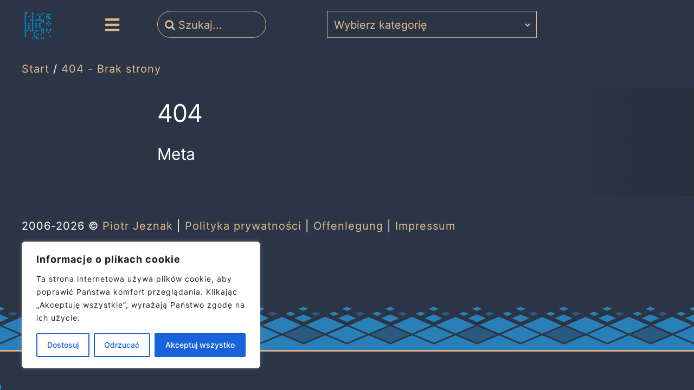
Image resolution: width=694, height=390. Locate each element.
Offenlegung (348, 225)
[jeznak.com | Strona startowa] (38, 25)
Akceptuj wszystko (200, 344)
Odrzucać (121, 344)
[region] (141, 305)
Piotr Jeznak (137, 225)
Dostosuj (63, 344)
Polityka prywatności (243, 225)
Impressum (425, 225)
